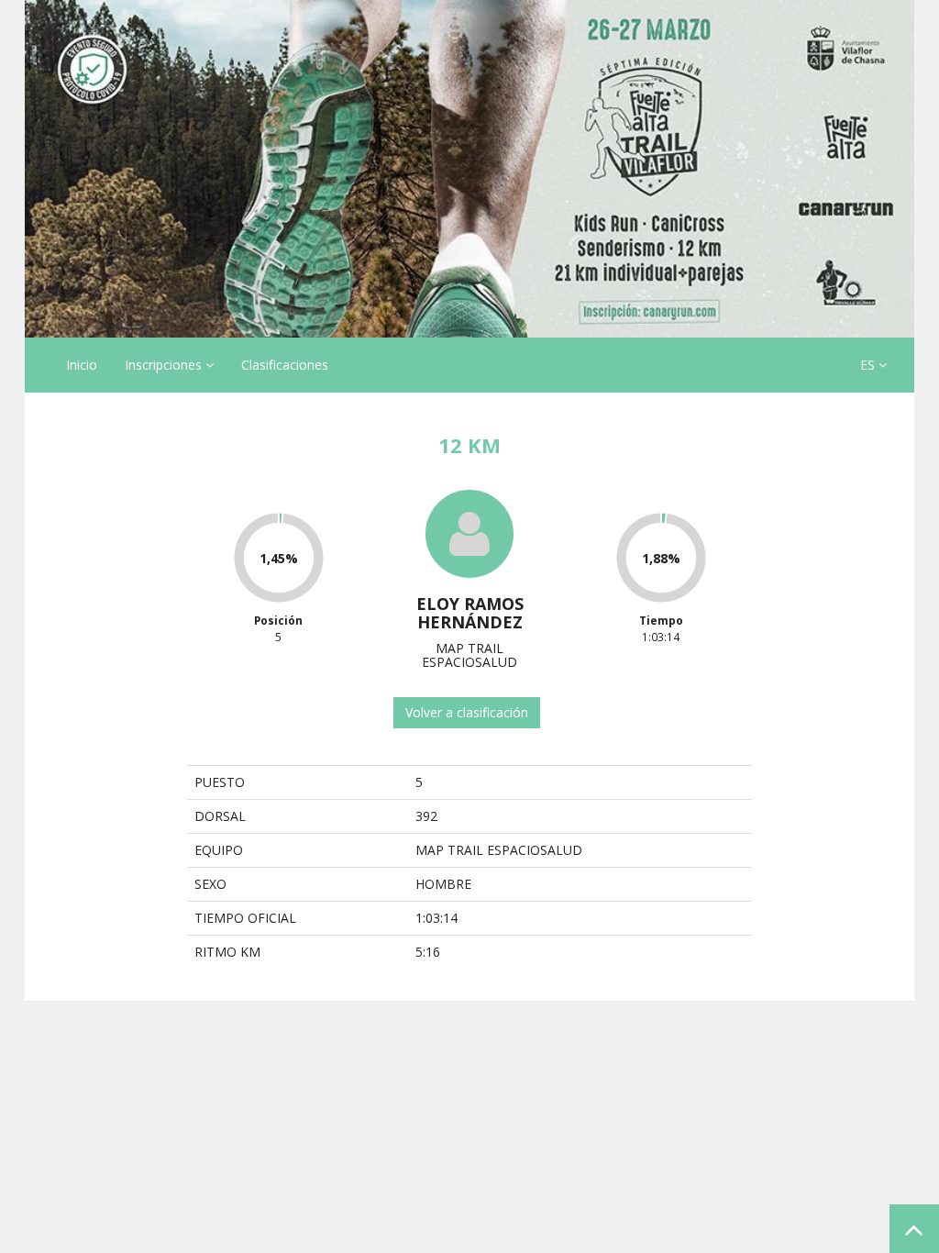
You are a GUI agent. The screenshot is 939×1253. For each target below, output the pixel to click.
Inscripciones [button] (165, 364)
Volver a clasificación (466, 712)
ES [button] (869, 364)
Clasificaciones (284, 364)
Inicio (81, 364)
